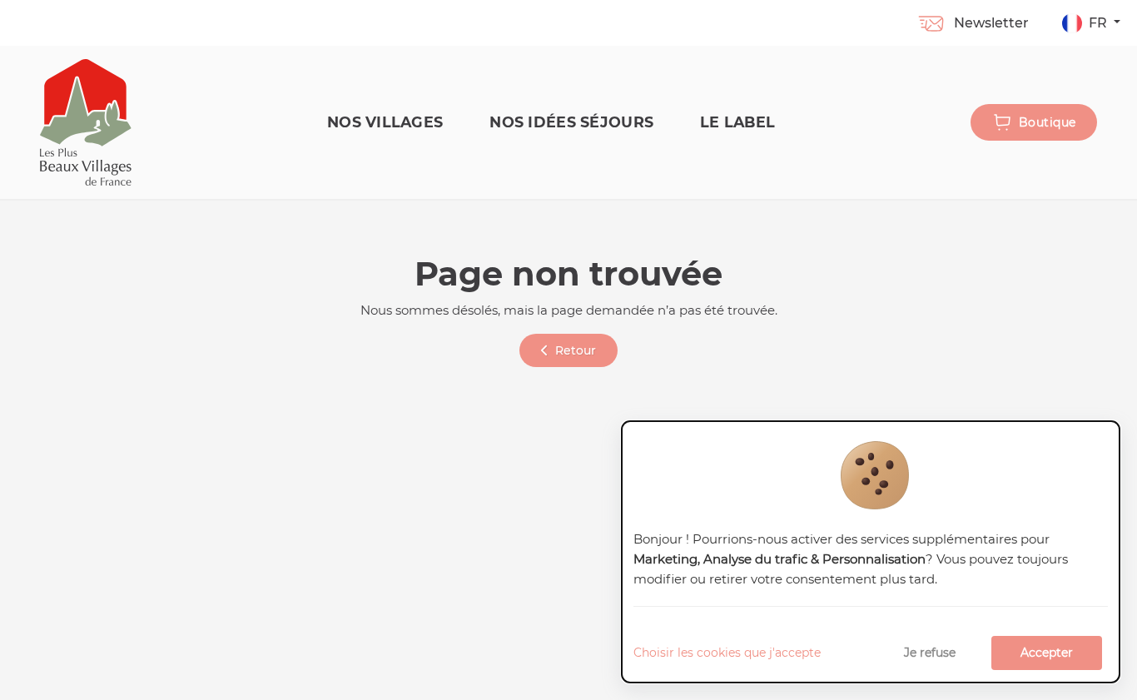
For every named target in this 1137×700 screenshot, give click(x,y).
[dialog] (870, 552)
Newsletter (991, 23)
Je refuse (930, 652)
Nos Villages (385, 122)
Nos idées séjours (571, 122)
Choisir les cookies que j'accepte (727, 652)
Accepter (1046, 652)
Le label (737, 122)
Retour (575, 350)
